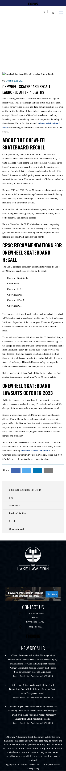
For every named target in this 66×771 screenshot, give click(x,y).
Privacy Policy (33, 768)
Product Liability (17, 513)
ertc (11, 497)
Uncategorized (16, 529)
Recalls (12, 521)
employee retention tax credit (25, 489)
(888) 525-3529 (35, 627)
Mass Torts (14, 505)
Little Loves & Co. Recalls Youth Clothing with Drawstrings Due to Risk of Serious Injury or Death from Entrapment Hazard (32, 689)
